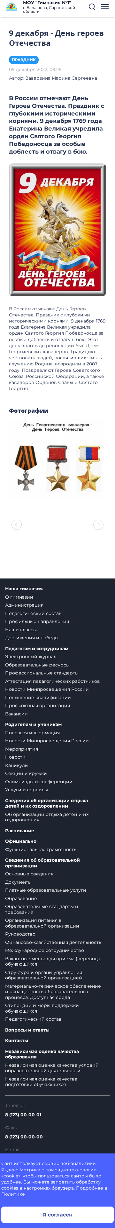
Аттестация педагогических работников (52, 681)
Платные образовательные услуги (45, 890)
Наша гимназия (24, 589)
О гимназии (19, 597)
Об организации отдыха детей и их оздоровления (46, 817)
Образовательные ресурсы (37, 665)
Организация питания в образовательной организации (42, 923)
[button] (92, 7)
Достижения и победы (31, 638)
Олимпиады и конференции (39, 782)
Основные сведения (29, 874)
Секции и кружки (26, 773)
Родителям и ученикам (33, 724)
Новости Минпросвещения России (47, 689)
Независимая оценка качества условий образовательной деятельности (52, 1068)
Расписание (19, 830)
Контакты (16, 1040)
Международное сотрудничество (44, 950)
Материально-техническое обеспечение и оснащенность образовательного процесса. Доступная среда (53, 991)
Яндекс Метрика (20, 1170)
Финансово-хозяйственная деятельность (53, 942)
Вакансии (16, 714)
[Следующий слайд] (98, 525)
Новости (15, 757)
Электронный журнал (31, 656)
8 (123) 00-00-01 (23, 1115)
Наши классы (21, 630)
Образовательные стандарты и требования (41, 909)
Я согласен (57, 1215)
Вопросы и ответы (27, 1030)
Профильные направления (37, 621)
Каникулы (16, 765)
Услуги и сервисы (26, 790)
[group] (57, 459)
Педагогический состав (33, 613)
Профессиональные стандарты (42, 673)
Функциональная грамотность (40, 849)
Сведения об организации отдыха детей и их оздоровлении (46, 803)
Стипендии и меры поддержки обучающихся (42, 1008)
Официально (20, 841)
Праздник (24, 59)
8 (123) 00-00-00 (24, 1137)
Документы (18, 882)
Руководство (20, 934)
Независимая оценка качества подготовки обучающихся (41, 1082)
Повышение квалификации (38, 697)
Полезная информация (32, 733)
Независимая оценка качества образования (42, 1054)
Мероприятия (21, 749)
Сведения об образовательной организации (42, 863)
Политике (13, 1194)
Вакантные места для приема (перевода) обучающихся (53, 961)
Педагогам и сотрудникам (36, 648)
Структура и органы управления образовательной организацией (43, 975)
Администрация (24, 605)
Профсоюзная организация (37, 705)
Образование (21, 898)
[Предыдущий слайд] (17, 525)
